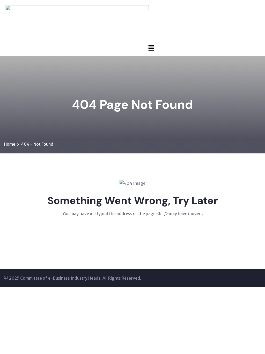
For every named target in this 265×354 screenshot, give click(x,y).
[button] (151, 47)
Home (9, 144)
